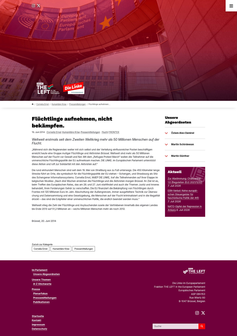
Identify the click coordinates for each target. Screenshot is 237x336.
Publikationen (41, 302)
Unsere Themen (41, 279)
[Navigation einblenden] (231, 6)
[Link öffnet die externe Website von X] (38, 6)
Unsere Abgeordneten (46, 274)
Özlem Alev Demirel (182, 132)
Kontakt (36, 320)
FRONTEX (114, 132)
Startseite (38, 316)
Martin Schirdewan (182, 144)
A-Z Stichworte (42, 283)
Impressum (38, 324)
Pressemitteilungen (77, 104)
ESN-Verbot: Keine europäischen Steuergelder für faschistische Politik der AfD (183, 194)
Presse (36, 289)
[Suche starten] (201, 326)
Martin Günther (180, 155)
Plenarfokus (40, 293)
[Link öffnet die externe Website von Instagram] (33, 6)
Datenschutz (39, 328)
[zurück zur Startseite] (60, 88)
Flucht (105, 132)
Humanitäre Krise (59, 104)
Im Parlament (39, 270)
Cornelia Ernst (42, 104)
